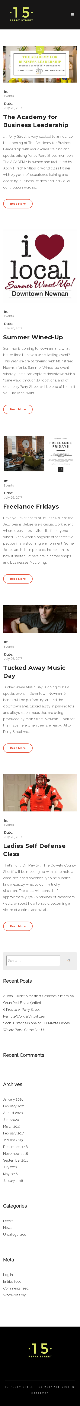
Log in (8, 1275)
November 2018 (15, 1154)
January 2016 (13, 1181)
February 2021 (13, 1106)
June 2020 (11, 1120)
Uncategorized (14, 1235)
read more (18, 203)
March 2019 (11, 1127)
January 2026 (13, 1099)
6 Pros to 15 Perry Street (21, 1010)
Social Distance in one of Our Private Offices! (36, 1023)
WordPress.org (14, 1295)
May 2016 (10, 1174)
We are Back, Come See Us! (24, 1030)
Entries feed (12, 1282)
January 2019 (13, 1140)
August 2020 (13, 1113)
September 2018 (16, 1160)
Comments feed (16, 1288)
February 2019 (14, 1133)
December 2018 (15, 1147)
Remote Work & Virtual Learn (25, 1016)
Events (9, 96)
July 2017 (10, 1167)
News (7, 1228)
